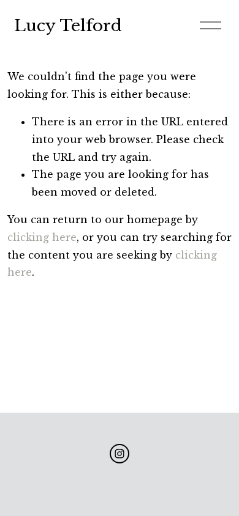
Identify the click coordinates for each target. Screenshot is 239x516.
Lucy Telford (68, 25)
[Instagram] (119, 453)
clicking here (42, 237)
